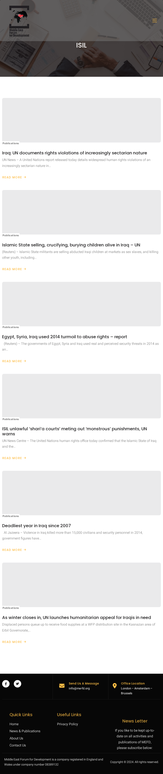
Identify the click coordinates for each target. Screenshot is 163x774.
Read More (14, 177)
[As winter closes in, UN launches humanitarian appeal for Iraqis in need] (81, 585)
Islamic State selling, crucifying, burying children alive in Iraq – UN (71, 245)
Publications (11, 143)
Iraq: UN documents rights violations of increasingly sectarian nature (74, 153)
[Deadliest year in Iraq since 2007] (81, 493)
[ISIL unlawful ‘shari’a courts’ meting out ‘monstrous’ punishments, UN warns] (81, 396)
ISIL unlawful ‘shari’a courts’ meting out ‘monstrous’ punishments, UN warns (74, 431)
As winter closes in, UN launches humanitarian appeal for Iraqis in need (76, 617)
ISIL (81, 45)
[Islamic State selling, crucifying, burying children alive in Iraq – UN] (81, 212)
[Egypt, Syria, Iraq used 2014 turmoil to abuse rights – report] (81, 304)
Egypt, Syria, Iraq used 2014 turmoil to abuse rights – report (64, 337)
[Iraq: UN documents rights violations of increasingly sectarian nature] (81, 120)
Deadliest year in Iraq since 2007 (36, 526)
